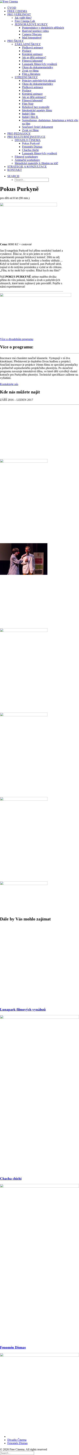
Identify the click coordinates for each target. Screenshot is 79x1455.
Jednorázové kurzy (31, 24)
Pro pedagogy (19, 133)
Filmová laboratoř (32, 60)
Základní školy (28, 44)
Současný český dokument (37, 126)
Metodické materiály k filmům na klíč (36, 163)
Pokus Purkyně (31, 143)
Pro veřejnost (19, 14)
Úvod (11, 7)
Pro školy (15, 40)
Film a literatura (31, 74)
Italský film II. (30, 117)
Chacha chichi (30, 150)
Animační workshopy (27, 160)
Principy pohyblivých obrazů (39, 80)
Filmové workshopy (26, 156)
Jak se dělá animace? (34, 57)
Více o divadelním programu (16, 339)
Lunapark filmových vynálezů (39, 64)
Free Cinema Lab (25, 21)
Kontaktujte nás (9, 384)
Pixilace (26, 50)
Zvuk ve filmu (30, 70)
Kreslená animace (32, 54)
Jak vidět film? (23, 17)
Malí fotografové (32, 37)
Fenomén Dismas (32, 146)
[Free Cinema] (39, 1)
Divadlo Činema (28, 140)
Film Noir (27, 103)
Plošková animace (32, 47)
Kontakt (14, 169)
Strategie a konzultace (27, 166)
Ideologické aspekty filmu (37, 110)
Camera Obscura (32, 34)
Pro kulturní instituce (26, 136)
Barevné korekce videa (35, 31)
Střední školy (26, 77)
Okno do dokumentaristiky (37, 67)
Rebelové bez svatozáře (35, 107)
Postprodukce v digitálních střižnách (43, 27)
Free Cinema (17, 11)
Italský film (28, 113)
